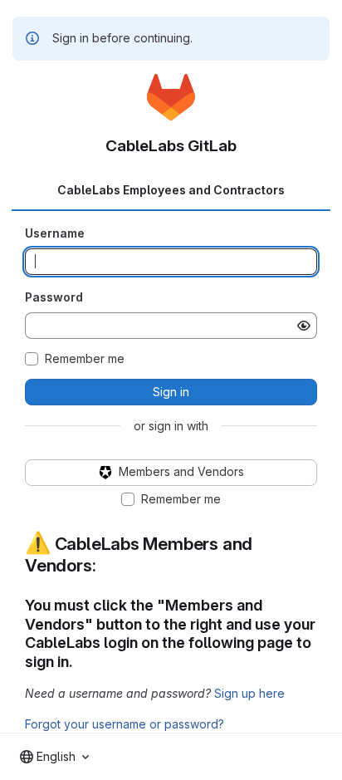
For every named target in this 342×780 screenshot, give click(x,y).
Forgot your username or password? (124, 724)
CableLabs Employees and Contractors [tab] (171, 190)
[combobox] (54, 757)
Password (54, 297)
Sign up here (249, 693)
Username (55, 233)
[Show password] (304, 325)
